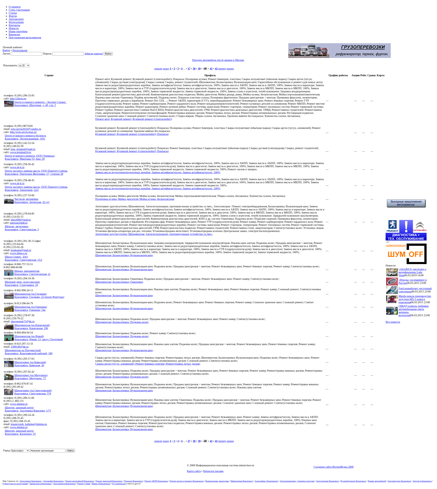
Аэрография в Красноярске (266, 481)
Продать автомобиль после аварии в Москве (218, 60)
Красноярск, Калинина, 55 (20, 433)
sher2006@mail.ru (21, 219)
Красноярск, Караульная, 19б (31, 328)
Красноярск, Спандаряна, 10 (21, 285)
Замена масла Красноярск (41, 484)
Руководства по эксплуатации (15, 484)
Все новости (393, 321)
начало (158, 68)
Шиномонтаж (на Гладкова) (30, 293)
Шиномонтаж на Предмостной (23, 350)
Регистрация (19, 50)
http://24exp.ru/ (18, 98)
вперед (222, 68)
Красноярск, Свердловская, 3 (22, 229)
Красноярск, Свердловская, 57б (32, 393)
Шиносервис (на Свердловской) (33, 390)
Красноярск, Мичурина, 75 (30, 378)
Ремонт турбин (83, 484)
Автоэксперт (16, 19)
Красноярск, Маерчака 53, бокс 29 (25, 158)
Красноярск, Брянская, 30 (29, 365)
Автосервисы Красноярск (30, 481)
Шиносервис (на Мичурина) (30, 375)
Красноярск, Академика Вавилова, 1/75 (28, 410)
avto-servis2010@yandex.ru (26, 129)
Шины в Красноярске (101, 484)
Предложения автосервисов (25, 37)
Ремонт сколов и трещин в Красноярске (187, 481)
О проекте (15, 6)
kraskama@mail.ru (21, 250)
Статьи (13, 12)
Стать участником (19, 9)
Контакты (14, 25)
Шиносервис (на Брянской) (30, 362)
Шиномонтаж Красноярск (242, 481)
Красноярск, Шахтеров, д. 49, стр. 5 (35, 105)
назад (166, 68)
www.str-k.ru (17, 167)
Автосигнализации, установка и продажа (297, 481)
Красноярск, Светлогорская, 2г (32, 274)
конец (230, 68)
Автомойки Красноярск (53, 481)
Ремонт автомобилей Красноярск (79, 481)
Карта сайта (194, 471)
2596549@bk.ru (20, 346)
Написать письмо (213, 471)
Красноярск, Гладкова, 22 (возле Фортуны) (39, 297)
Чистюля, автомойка (26, 199)
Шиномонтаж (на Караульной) (32, 325)
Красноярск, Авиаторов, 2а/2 (22, 190)
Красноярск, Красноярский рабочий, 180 (28, 353)
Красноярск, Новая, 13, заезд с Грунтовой (38, 339)
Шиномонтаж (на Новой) (29, 336)
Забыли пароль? (93, 53)
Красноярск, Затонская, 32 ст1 (32, 202)
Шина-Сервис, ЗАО (16, 256)
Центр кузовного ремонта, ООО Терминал (30, 155)
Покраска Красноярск (133, 481)
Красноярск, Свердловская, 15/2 (23, 259)
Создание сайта (334, 466)
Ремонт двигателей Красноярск (109, 481)
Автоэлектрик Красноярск (327, 481)
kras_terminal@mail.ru (23, 149)
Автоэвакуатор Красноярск (399, 481)
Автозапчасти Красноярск (64, 484)
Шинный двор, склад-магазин (22, 281)
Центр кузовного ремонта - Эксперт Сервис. (40, 102)
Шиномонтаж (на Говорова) (30, 306)
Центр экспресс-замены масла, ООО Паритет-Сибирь (36, 170)
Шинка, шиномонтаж (26, 271)
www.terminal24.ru (20, 152)
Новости (14, 28)
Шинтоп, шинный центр (19, 407)
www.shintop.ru (18, 404)
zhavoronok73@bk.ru (22, 321)
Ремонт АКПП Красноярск (156, 481)
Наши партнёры (18, 31)
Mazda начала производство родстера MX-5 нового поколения (415, 299)
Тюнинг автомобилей (377, 481)
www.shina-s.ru (18, 253)
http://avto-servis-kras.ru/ (23, 132)
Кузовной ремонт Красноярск (353, 481)
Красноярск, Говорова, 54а (29, 310)
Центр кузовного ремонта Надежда (25, 135)
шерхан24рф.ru (18, 222)
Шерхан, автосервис (17, 226)
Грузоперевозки (119, 484)
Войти (6, 50)
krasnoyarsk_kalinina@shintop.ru (29, 424)
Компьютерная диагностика (217, 481)
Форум (13, 16)
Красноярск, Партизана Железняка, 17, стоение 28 (34, 173)
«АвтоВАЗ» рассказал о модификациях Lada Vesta (412, 272)
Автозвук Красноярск (422, 481)
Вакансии (14, 34)
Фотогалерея (16, 22)
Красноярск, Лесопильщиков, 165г (25, 138)
